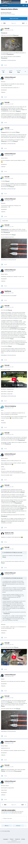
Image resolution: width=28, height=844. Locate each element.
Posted (9, 30)
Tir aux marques (11, 14)
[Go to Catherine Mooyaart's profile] (2, 78)
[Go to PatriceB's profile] (2, 29)
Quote (5, 65)
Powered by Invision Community (14, 841)
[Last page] (26, 23)
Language (5, 839)
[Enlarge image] (4, 32)
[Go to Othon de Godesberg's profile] (2, 407)
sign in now (7, 812)
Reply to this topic (14, 18)
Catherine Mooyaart (6, 12)
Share (7, 825)
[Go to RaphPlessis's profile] (2, 292)
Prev (4, 23)
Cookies (23, 839)
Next (23, 23)
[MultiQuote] (2, 65)
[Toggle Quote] (3, 552)
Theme (11, 839)
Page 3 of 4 (13, 23)
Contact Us (17, 839)
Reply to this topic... (8, 818)
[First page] (2, 23)
